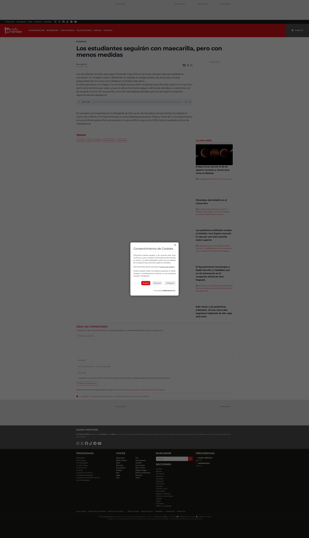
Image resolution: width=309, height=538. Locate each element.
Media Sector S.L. (169, 290)
